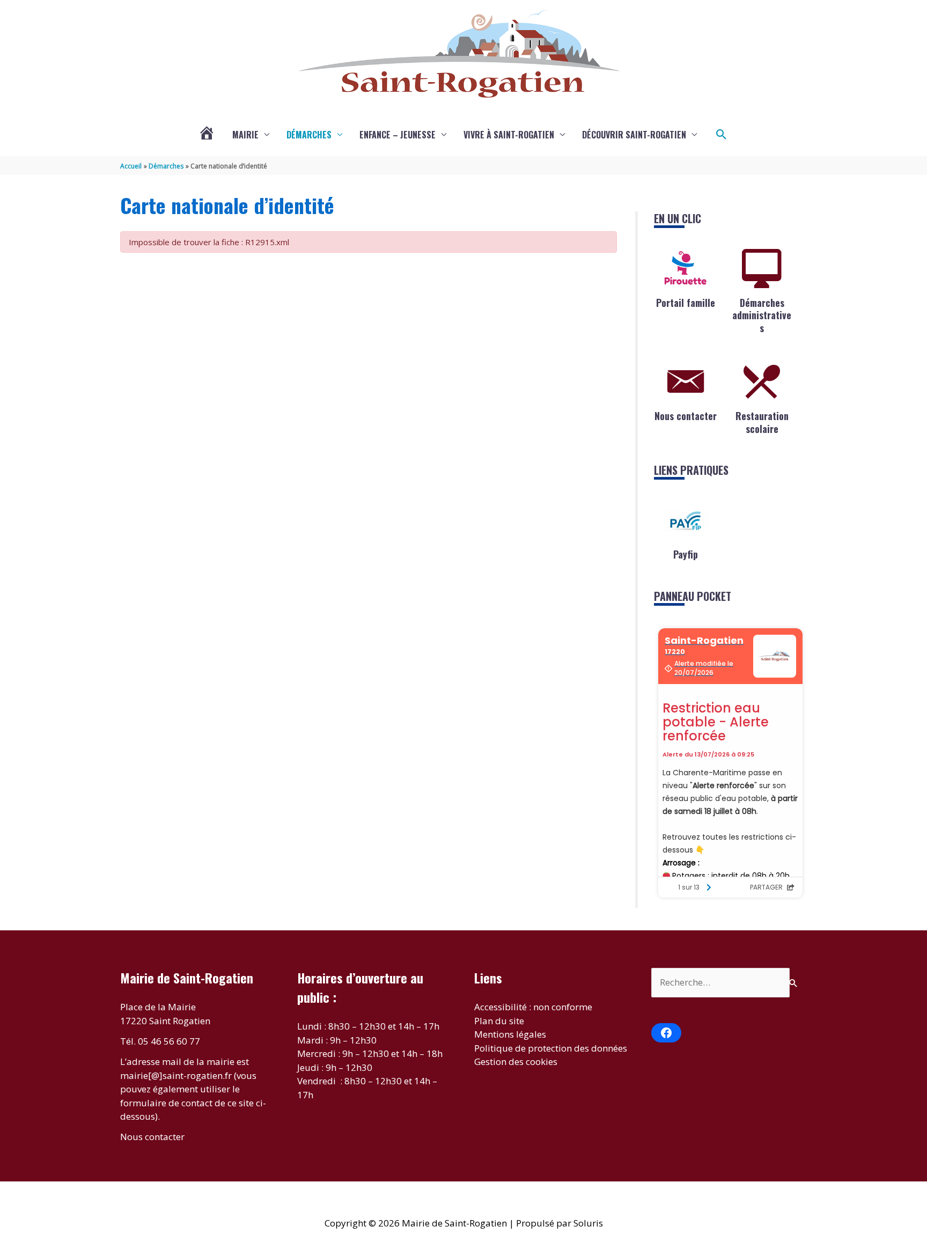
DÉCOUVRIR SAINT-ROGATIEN (634, 134)
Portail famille (685, 303)
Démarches (309, 134)
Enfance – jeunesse (397, 134)
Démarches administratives (761, 315)
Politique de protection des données (550, 1048)
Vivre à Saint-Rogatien (509, 134)
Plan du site (499, 1021)
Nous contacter (685, 416)
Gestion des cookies (515, 1061)
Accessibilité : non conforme (533, 1007)
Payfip (685, 554)
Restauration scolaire (762, 422)
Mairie (245, 134)
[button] (722, 135)
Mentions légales (510, 1034)
